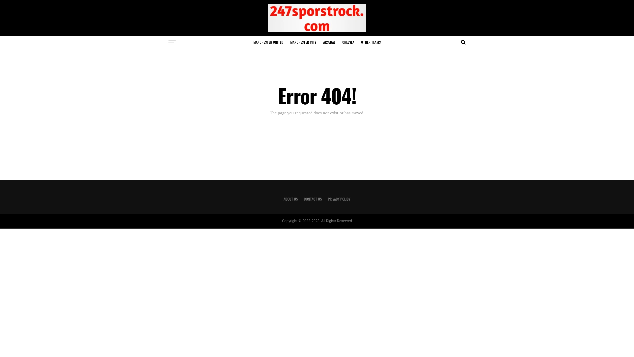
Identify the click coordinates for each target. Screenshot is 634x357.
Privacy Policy (339, 199)
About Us (291, 199)
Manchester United (268, 42)
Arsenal (329, 42)
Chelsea (348, 42)
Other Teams (371, 42)
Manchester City (303, 42)
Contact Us (313, 199)
